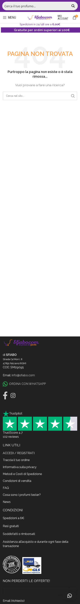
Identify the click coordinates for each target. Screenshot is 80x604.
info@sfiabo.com (23, 375)
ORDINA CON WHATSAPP (27, 384)
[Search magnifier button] (73, 6)
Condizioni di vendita (17, 481)
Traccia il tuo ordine (16, 460)
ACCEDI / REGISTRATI (19, 453)
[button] (69, 596)
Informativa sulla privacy (19, 467)
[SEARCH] (73, 96)
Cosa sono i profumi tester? (22, 495)
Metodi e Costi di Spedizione (22, 474)
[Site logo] (40, 17)
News (7, 502)
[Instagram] (13, 395)
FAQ (6, 488)
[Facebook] (5, 395)
